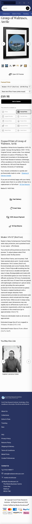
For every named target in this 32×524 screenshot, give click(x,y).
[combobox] (14, 8)
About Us (4, 411)
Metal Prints (5, 454)
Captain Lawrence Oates (10, 374)
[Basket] (24, 3)
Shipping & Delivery (7, 446)
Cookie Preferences (8, 458)
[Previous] (3, 44)
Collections (6, 14)
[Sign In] (28, 3)
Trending (26, 14)
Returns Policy (6, 442)
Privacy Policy (6, 438)
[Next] (29, 44)
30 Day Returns (25, 184)
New (2, 427)
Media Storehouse (22, 505)
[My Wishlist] (20, 3)
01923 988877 (8, 470)
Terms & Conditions (8, 450)
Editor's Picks (16, 14)
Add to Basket (16, 101)
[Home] (8, 2)
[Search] (27, 8)
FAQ (2, 434)
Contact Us (5, 466)
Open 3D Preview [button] (18, 74)
